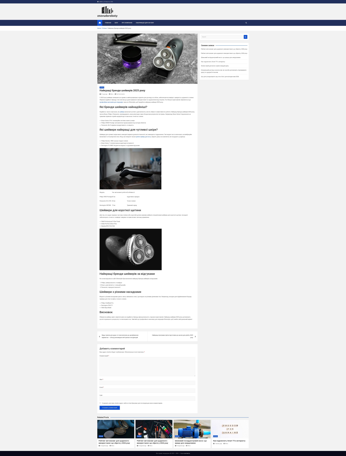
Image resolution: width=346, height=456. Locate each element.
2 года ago (104, 94)
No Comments (120, 94)
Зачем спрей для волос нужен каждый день (215, 66)
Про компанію (127, 23)
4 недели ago (181, 445)
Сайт (101, 395)
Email (102, 387)
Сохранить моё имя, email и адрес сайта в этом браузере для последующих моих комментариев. (132, 403)
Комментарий (104, 356)
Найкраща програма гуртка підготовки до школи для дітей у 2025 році (172, 336)
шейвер (122, 112)
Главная (108, 23)
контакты (187, 453)
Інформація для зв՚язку (145, 23)
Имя (101, 379)
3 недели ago (104, 445)
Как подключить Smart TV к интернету (213, 61)
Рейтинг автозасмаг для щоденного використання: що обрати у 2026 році (224, 49)
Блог (116, 23)
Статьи (102, 87)
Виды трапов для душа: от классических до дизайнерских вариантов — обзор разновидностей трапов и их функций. (120, 336)
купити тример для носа (143, 137)
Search (245, 37)
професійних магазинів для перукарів (111, 102)
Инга (112, 94)
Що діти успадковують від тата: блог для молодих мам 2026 (220, 76)
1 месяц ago (218, 443)
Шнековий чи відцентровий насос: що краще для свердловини (220, 57)
